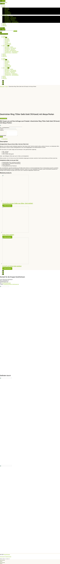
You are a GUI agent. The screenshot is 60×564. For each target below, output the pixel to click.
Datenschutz (8, 556)
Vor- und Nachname (4, 127)
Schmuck (7, 11)
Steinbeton (8, 14)
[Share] (1, 562)
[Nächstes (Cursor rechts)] (1, 561)
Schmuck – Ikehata (10, 19)
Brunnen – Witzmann (10, 17)
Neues (4, 23)
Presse (4, 24)
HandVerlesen (7, 554)
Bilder (6, 10)
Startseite (2, 86)
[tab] (31, 138)
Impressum (2, 556)
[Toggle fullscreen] (2, 562)
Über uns (4, 15)
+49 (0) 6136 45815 (6, 283)
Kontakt (4, 25)
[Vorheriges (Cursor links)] (0, 561)
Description (4, 138)
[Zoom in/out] (4, 562)
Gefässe (7, 8)
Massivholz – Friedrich (11, 21)
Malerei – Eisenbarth (10, 18)
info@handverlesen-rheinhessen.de (11, 284)
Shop (3, 7)
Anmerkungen (3, 135)
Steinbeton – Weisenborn (11, 22)
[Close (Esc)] (0, 562)
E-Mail (1, 128)
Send (1, 136)
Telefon (1, 130)
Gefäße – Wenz (9, 16)
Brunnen (7, 9)
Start (3, 5)
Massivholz (8, 12)
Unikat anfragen (3, 118)
